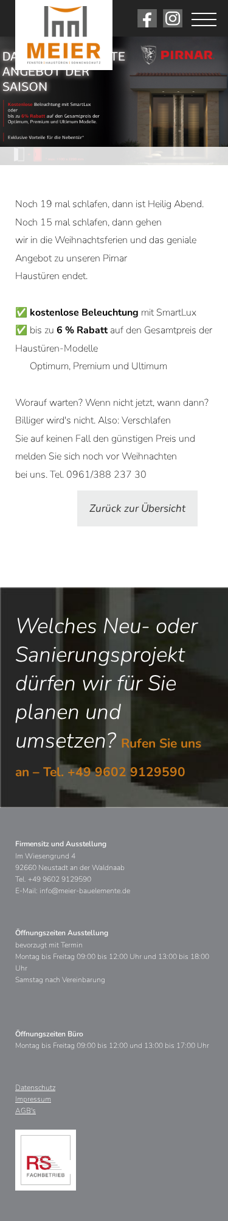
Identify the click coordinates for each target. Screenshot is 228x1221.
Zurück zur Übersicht (137, 508)
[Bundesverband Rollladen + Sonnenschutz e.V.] (45, 1160)
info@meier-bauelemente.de (85, 891)
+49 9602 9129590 (126, 771)
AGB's (25, 1111)
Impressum (33, 1099)
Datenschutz (35, 1087)
